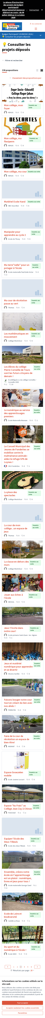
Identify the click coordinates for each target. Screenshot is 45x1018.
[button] (37, 70)
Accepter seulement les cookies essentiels (22, 1008)
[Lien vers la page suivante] (37, 967)
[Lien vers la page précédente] (8, 967)
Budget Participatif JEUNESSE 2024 (17, 34)
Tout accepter (22, 1003)
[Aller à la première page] (17, 26)
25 (31, 970)
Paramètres (22, 1013)
